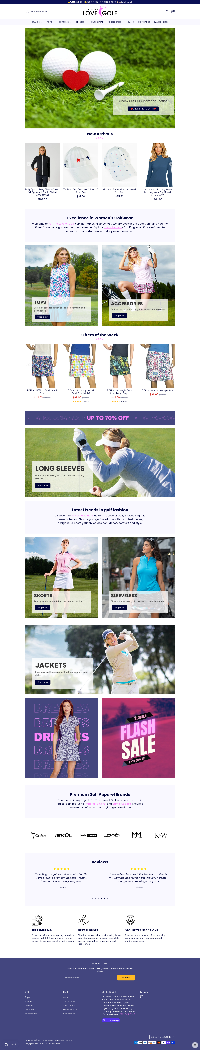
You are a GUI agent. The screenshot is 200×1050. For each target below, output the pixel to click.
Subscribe (173, 1026)
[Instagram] (172, 1034)
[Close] (193, 991)
